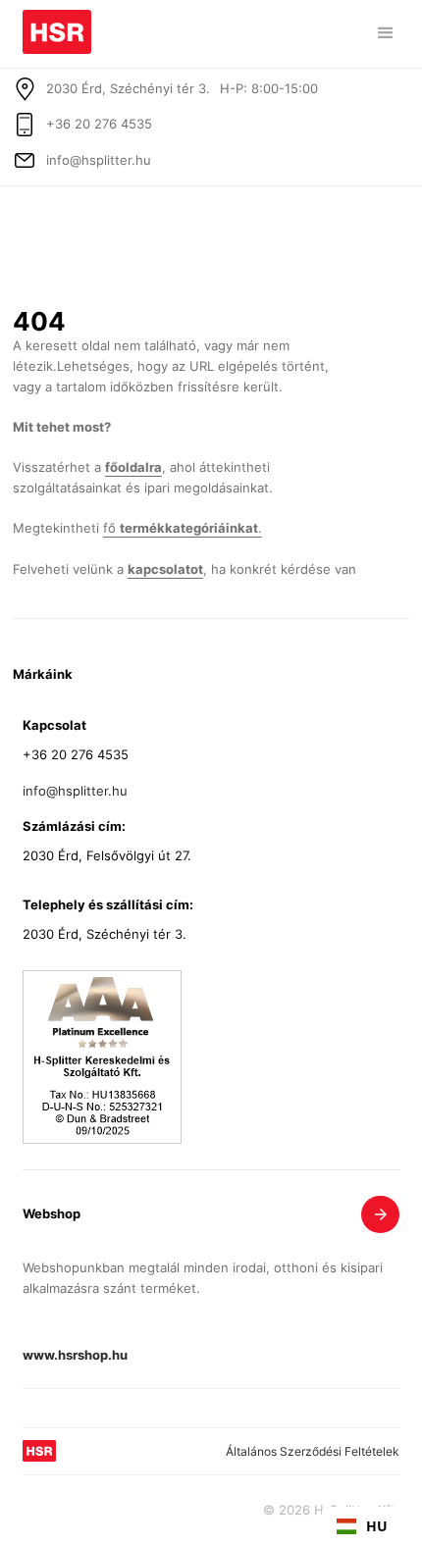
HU (377, 1526)
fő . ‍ (182, 528)
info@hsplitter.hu (98, 160)
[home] (57, 27)
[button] (385, 33)
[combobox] (362, 1526)
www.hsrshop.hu (75, 1356)
